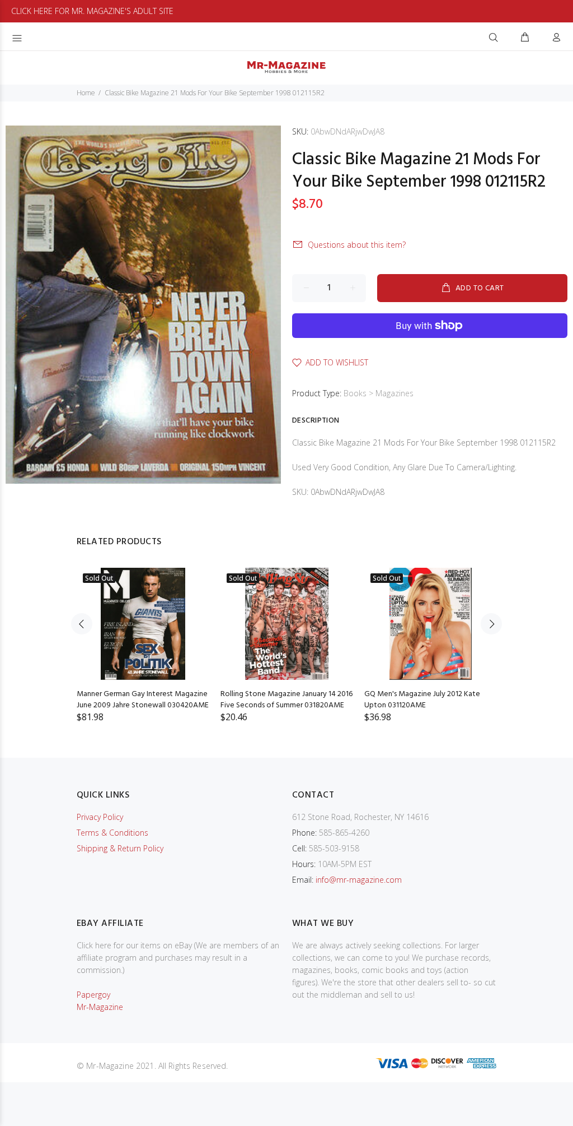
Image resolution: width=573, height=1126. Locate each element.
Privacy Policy (100, 817)
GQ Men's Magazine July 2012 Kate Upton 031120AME (422, 700)
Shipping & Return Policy (120, 848)
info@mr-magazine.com (359, 879)
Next (491, 623)
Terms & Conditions (112, 832)
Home (86, 93)
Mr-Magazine (100, 1007)
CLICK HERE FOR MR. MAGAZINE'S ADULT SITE (92, 11)
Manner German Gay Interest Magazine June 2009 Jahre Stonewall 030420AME (143, 700)
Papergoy (93, 994)
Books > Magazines (379, 393)
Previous (81, 623)
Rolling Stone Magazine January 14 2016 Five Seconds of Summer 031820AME (286, 700)
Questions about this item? (357, 244)
